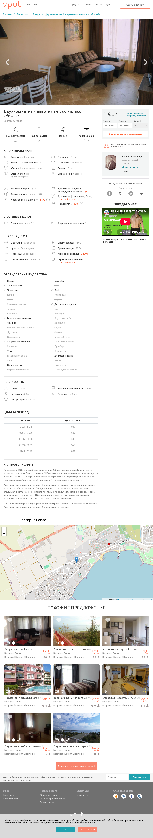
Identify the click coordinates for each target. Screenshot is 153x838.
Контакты (32, 4)
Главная (7, 14)
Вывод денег (47, 802)
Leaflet (105, 599)
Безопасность (11, 798)
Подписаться (139, 777)
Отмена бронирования (52, 798)
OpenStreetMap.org (125, 599)
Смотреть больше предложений (76, 766)
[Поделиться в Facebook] (109, 194)
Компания (8, 795)
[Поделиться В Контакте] (130, 194)
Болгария (22, 14)
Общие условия (48, 795)
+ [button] (4, 529)
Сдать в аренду (135, 4)
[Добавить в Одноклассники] (120, 194)
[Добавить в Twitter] (141, 194)
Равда (36, 14)
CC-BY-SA (148, 599)
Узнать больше (87, 829)
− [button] (4, 533)
